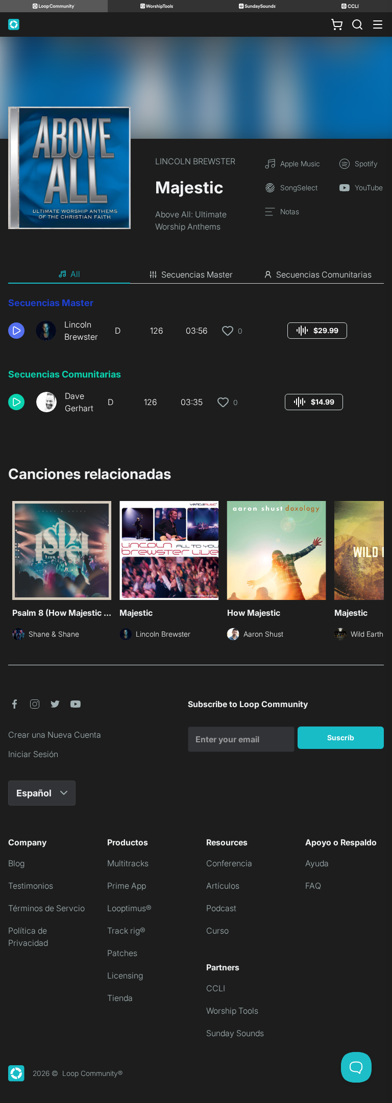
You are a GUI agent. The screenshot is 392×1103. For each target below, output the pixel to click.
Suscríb (340, 737)
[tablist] (196, 274)
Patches (122, 953)
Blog (16, 863)
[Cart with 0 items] (337, 24)
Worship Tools (232, 1011)
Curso (217, 930)
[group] (317, 330)
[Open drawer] (378, 24)
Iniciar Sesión (33, 754)
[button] (18, 330)
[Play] (16, 330)
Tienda (120, 998)
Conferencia (229, 863)
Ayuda (317, 863)
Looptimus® (129, 908)
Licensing (125, 975)
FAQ (313, 886)
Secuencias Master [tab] (197, 274)
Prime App (126, 886)
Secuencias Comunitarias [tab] (324, 274)
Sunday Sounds (235, 1033)
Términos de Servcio (46, 908)
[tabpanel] (196, 359)
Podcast (221, 908)
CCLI (215, 988)
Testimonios (30, 886)
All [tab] (75, 274)
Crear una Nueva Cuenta (54, 735)
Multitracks (128, 863)
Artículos (222, 886)
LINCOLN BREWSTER (195, 161)
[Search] (357, 24)
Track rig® (126, 930)
